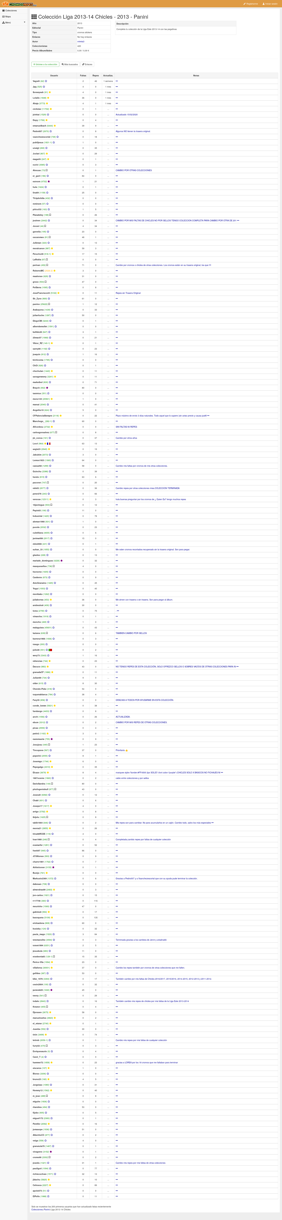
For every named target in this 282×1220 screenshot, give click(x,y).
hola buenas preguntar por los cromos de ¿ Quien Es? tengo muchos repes (151, 499)
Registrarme (252, 3)
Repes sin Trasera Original (128, 292)
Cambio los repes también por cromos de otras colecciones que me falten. (150, 967)
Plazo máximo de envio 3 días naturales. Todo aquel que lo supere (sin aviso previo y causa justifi (161, 415)
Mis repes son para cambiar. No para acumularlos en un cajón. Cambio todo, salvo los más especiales (164, 822)
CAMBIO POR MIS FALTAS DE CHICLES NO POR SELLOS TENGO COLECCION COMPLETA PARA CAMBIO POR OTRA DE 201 (176, 220)
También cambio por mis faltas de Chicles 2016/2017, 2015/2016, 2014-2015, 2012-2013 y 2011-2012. (164, 978)
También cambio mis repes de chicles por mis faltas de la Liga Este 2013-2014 (152, 1001)
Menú (8, 22)
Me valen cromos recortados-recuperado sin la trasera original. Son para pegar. (153, 549)
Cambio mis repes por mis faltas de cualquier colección (141, 1040)
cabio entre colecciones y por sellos (132, 778)
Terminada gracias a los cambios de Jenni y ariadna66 (141, 939)
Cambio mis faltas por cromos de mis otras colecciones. (142, 465)
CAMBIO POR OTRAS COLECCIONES (134, 170)
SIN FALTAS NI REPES (126, 426)
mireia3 (80, 41)
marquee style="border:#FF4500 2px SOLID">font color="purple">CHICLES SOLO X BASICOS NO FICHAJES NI (168, 772)
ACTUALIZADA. (123, 716)
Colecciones (11, 10)
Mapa (8, 16)
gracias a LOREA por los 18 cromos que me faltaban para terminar (147, 1062)
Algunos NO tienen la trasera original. (133, 131)
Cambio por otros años (126, 437)
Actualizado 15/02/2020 (127, 114)
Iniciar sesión (271, 3)
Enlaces (88, 64)
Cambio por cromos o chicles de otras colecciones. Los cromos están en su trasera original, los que (162, 265)
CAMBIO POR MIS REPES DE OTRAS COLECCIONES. (141, 722)
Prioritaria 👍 (122, 750)
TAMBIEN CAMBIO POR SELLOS (131, 633)
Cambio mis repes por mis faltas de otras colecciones (140, 1162)
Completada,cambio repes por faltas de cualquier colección (143, 839)
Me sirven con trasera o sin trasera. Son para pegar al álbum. (144, 599)
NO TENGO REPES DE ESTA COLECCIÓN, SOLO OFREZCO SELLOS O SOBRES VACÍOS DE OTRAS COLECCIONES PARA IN (176, 666)
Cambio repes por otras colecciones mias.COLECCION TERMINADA (147, 488)
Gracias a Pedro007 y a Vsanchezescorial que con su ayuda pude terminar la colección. (157, 878)
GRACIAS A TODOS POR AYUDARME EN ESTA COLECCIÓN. (145, 699)
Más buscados (71, 64)
